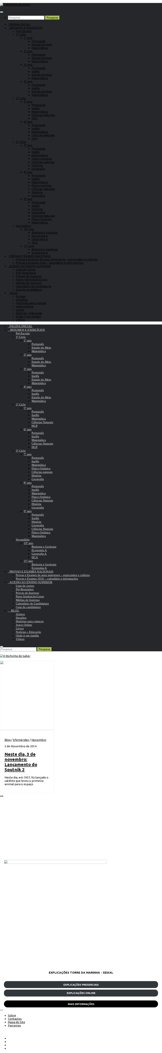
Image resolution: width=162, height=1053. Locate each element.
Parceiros (14, 1025)
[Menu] (1, 12)
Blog (8, 740)
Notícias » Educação (29, 313)
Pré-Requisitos (26, 273)
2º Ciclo (21, 98)
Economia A (40, 236)
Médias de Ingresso (28, 283)
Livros (20, 309)
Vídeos (20, 320)
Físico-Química (42, 158)
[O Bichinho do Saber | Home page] (15, 4)
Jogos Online (24, 306)
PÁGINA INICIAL (19, 24)
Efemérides (21, 740)
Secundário (23, 226)
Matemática (40, 48)
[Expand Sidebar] (1, 796)
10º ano (29, 229)
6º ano (28, 121)
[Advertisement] (81, 828)
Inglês (36, 71)
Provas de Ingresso (28, 276)
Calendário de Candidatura (33, 286)
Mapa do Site (16, 1022)
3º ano (28, 64)
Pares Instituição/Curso (31, 279)
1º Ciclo (21, 34)
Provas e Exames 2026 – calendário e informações (49, 262)
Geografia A (40, 239)
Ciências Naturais (43, 115)
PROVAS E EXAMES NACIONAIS (29, 256)
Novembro (38, 740)
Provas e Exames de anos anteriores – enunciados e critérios (57, 259)
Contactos (15, 1018)
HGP (35, 118)
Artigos (21, 296)
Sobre (12, 1015)
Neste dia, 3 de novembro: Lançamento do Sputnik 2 (21, 762)
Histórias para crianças (31, 303)
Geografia (38, 168)
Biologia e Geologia (45, 232)
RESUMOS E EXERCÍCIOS (25, 27)
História (37, 165)
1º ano (28, 37)
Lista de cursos (26, 269)
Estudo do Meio (42, 44)
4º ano (28, 81)
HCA (35, 242)
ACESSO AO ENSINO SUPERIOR (29, 266)
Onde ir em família (28, 316)
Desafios (22, 299)
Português (39, 41)
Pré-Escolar (24, 31)
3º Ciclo (21, 142)
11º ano (29, 246)
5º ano (28, 101)
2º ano (28, 51)
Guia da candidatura (29, 289)
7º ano (28, 145)
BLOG (13, 293)
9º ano (28, 199)
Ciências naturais (43, 162)
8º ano (28, 172)
